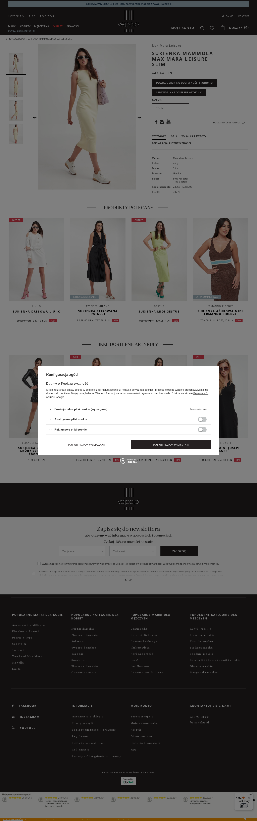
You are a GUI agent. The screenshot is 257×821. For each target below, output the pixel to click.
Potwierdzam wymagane (86, 444)
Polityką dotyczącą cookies (137, 389)
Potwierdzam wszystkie (171, 444)
